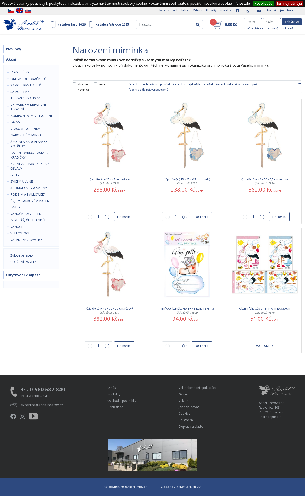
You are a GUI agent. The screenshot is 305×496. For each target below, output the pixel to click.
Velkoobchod (181, 10)
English (19, 10)
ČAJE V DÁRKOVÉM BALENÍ (30, 201)
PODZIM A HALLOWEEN (28, 194)
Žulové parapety (22, 255)
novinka (83, 90)
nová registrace (254, 28)
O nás (111, 388)
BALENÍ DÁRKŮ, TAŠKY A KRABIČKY (29, 155)
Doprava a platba (191, 426)
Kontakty (225, 10)
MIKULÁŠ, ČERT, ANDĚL (28, 220)
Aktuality (211, 10)
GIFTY (14, 175)
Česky (11, 10)
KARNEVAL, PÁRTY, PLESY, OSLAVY (30, 166)
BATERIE (16, 207)
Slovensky (28, 10)
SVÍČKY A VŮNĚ (21, 181)
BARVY (15, 122)
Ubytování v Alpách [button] (23, 274)
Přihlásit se (115, 407)
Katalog (164, 10)
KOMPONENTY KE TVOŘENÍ (31, 116)
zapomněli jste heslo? (279, 28)
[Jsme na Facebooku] (236, 11)
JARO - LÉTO (19, 72)
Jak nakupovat (189, 407)
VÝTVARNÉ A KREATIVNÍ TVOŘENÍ (28, 106)
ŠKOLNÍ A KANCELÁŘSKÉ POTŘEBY (28, 143)
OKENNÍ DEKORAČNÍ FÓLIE (30, 79)
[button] (124, 216)
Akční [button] (11, 59)
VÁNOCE (16, 227)
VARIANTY (264, 345)
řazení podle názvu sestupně (148, 90)
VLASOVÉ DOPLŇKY (25, 129)
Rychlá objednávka (280, 10)
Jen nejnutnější (289, 3)
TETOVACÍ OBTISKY (25, 98)
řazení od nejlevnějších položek (149, 84)
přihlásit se (292, 22)
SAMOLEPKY (19, 92)
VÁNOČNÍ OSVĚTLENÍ (26, 214)
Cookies (184, 413)
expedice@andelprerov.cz (42, 404)
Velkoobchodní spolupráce (198, 388)
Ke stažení (186, 420)
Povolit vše (263, 3)
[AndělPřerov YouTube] (257, 11)
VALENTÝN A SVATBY (26, 239)
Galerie (184, 394)
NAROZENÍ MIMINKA (26, 135)
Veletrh (197, 10)
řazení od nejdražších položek (193, 84)
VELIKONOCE (20, 233)
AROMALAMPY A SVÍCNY (28, 188)
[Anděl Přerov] (23, 24)
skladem (84, 84)
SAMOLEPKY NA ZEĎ (25, 85)
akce (102, 84)
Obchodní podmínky (121, 400)
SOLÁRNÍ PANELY (23, 262)
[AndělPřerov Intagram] (247, 11)
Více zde (243, 3)
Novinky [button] (13, 49)
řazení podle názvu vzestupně (236, 84)
